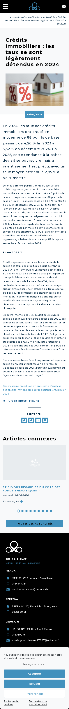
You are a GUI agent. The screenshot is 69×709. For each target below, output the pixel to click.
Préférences (34, 693)
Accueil (14, 17)
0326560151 (19, 611)
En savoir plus (11, 501)
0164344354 (19, 583)
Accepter (34, 673)
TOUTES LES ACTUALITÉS (34, 523)
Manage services (33, 664)
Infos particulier (30, 17)
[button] (18, 511)
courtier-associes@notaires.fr (30, 589)
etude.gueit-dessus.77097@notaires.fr (36, 640)
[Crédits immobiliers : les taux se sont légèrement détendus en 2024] (24, 420)
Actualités (49, 17)
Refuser (34, 683)
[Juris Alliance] (14, 547)
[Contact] (64, 6)
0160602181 (19, 634)
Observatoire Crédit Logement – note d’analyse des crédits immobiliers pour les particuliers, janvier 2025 (34, 390)
